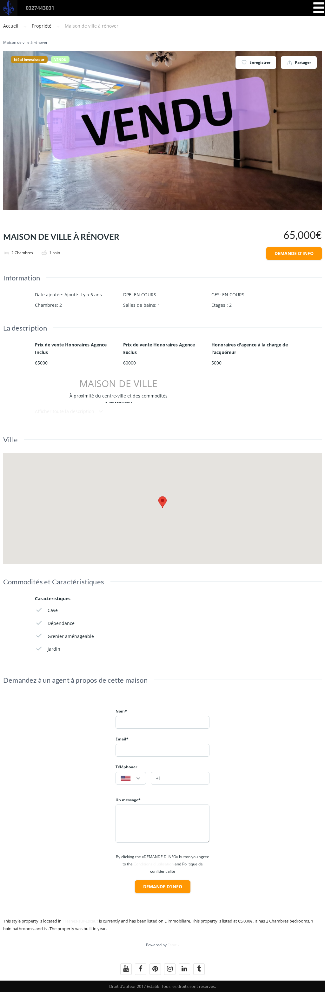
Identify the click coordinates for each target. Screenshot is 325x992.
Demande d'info (294, 253)
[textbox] (131, 778)
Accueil (11, 26)
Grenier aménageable (71, 636)
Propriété (41, 26)
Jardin (54, 649)
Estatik (173, 945)
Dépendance (61, 623)
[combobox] (131, 778)
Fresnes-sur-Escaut (80, 921)
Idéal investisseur (29, 59)
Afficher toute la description (65, 411)
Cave (53, 610)
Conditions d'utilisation (154, 864)
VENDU (60, 59)
